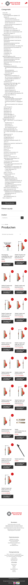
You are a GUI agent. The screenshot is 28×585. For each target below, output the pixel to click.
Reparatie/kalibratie (14, 569)
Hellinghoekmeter (14, 560)
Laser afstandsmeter (14, 541)
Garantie (14, 571)
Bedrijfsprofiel (14, 564)
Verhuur (14, 567)
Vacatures (14, 565)
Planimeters (14, 544)
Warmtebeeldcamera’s (14, 545)
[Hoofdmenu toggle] (2, 3)
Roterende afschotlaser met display (14, 529)
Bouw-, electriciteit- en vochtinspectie (14, 554)
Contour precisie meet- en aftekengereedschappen (14, 555)
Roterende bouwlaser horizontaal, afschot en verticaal (14, 527)
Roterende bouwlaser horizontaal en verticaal (14, 526)
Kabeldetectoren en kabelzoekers (14, 542)
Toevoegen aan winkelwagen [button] (7, 264)
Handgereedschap (14, 558)
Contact (14, 570)
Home (2, 224)
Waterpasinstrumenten (14, 539)
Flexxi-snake (14, 557)
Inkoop (14, 566)
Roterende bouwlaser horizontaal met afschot (14, 525)
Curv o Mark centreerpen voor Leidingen (14, 556)
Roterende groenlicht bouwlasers (14, 530)
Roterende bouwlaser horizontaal (14, 524)
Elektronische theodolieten (14, 540)
